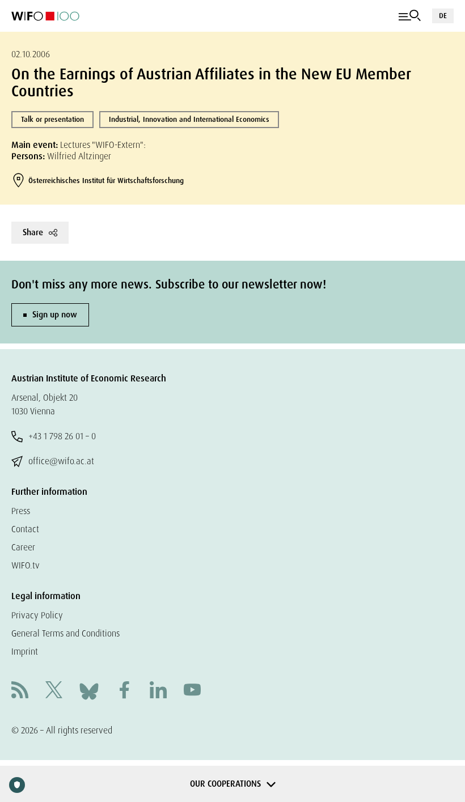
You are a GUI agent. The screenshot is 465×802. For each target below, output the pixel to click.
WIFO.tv (25, 565)
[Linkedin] (158, 691)
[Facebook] (124, 691)
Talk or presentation (52, 119)
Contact (25, 529)
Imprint (24, 651)
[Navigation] (410, 16)
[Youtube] (192, 691)
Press (20, 511)
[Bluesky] (89, 691)
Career (23, 547)
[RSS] (19, 691)
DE (443, 15)
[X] (53, 691)
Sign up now (54, 314)
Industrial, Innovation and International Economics (189, 119)
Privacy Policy (37, 615)
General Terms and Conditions (65, 633)
